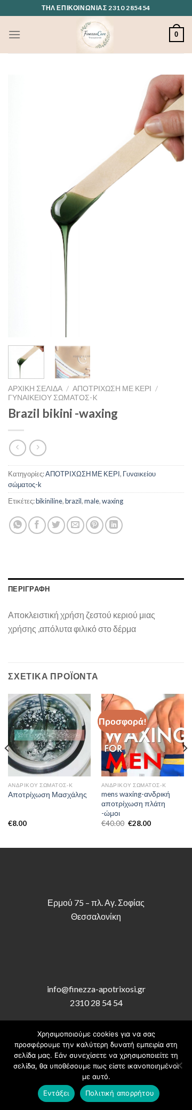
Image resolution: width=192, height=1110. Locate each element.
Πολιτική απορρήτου (120, 1093)
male (91, 501)
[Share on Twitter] (56, 525)
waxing (112, 501)
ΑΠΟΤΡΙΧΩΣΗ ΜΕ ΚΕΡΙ (112, 388)
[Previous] (25, 206)
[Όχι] (178, 1068)
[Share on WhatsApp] (18, 525)
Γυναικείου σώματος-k (53, 397)
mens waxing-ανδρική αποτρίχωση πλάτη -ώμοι (135, 803)
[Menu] (14, 34)
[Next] (167, 206)
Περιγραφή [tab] (29, 589)
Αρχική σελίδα (35, 388)
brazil (73, 501)
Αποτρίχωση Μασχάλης (47, 794)
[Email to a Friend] (75, 525)
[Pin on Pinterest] (94, 525)
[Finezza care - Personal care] (95, 34)
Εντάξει (56, 1093)
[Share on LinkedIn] (114, 525)
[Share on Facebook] (37, 525)
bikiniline (49, 501)
